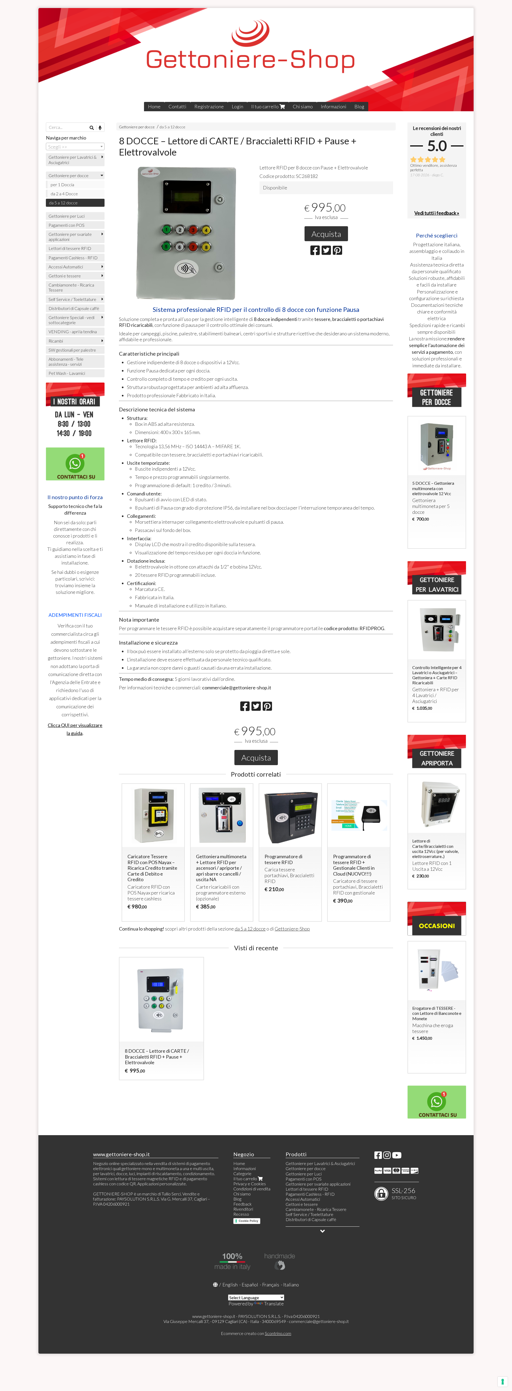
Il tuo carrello (265, 106)
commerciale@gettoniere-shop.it (319, 1321)
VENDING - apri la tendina (73, 331)
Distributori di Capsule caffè (74, 308)
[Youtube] (397, 1156)
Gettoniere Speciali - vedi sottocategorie (71, 320)
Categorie (242, 1173)
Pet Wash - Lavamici (67, 373)
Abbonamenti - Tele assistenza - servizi (66, 361)
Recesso (241, 1214)
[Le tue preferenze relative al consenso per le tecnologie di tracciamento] (503, 1382)
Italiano (291, 1284)
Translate (274, 1303)
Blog (359, 106)
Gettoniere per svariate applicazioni (70, 237)
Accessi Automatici (66, 266)
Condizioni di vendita (251, 1188)
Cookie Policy (248, 1221)
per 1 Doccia (62, 184)
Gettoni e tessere (65, 275)
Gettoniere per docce (137, 127)
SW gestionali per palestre (72, 349)
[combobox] (75, 146)
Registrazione (209, 106)
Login (237, 106)
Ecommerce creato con (256, 1333)
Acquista (326, 234)
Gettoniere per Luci (67, 215)
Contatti (177, 106)
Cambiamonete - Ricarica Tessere (71, 287)
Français (270, 1284)
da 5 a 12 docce (172, 127)
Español (250, 1284)
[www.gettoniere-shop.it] (256, 59)
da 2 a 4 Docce (64, 193)
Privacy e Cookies (249, 1183)
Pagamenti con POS (67, 225)
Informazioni (333, 106)
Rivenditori (243, 1208)
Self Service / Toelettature (72, 299)
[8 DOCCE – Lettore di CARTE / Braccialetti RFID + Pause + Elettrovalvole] (186, 233)
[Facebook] (378, 1156)
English (230, 1284)
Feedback (242, 1203)
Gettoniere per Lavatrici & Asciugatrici (73, 159)
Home (154, 106)
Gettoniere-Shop (292, 929)
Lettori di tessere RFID (70, 248)
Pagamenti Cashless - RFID (73, 257)
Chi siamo (303, 106)
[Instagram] (387, 1156)
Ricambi (56, 340)
